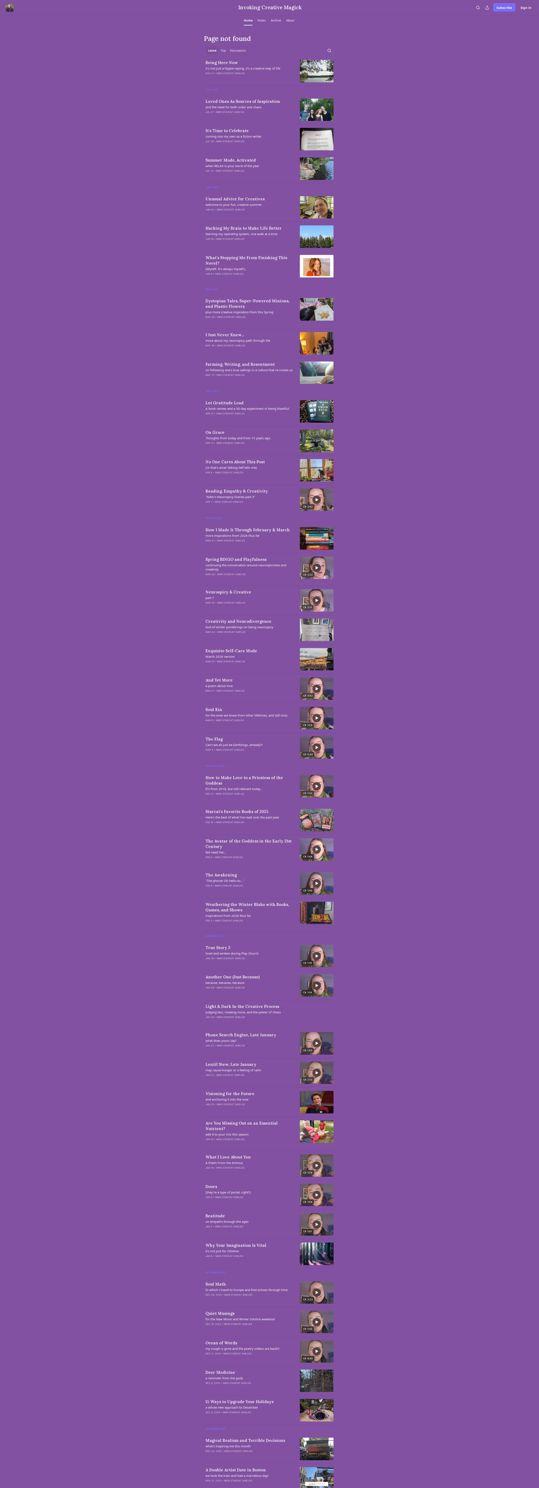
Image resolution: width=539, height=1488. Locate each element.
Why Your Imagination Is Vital (235, 1245)
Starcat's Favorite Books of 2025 (236, 811)
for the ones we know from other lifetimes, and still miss (246, 715)
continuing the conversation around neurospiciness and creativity (245, 567)
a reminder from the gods (224, 1378)
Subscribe (504, 7)
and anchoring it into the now (226, 1099)
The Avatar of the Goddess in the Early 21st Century (248, 843)
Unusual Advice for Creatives (235, 198)
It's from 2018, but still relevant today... (234, 789)
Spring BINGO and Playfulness (236, 559)
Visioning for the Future (229, 1093)
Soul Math (215, 1284)
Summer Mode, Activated (230, 160)
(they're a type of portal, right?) (228, 1192)
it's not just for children (222, 1251)
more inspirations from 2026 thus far (232, 535)
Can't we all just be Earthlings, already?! (234, 745)
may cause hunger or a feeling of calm (233, 1070)
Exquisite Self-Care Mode (231, 650)
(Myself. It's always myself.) (225, 269)
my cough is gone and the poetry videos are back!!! (242, 1348)
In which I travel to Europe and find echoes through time (246, 1290)
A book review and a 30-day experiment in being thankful (247, 408)
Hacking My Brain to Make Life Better (243, 228)
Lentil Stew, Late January (230, 1064)
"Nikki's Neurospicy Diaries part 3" (230, 497)
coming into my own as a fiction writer (233, 136)
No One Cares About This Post (235, 461)
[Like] (208, 891)
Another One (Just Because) (232, 976)
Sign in (525, 7)
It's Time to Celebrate (227, 130)
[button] (248, 20)
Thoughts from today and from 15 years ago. (238, 438)
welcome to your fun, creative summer (233, 204)
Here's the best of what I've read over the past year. (242, 817)
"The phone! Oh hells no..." (224, 881)
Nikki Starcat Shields (230, 73)
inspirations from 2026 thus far (228, 915)
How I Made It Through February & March (247, 529)
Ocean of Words (221, 1342)
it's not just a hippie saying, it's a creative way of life (242, 68)
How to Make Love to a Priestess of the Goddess (244, 780)
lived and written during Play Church (232, 953)
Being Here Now (221, 62)
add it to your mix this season (226, 1134)
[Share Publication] (487, 7)
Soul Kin (213, 709)
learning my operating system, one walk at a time (241, 234)
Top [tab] (223, 50)
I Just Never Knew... (224, 334)
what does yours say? (221, 1040)
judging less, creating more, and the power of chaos (243, 1012)
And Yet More (219, 680)
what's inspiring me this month (228, 1446)
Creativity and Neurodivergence (238, 621)
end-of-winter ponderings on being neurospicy (239, 627)
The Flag (214, 739)
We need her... (215, 852)
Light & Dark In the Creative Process (242, 1006)
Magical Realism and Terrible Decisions (245, 1440)
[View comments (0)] (238, 78)
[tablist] (226, 50)
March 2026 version (220, 656)
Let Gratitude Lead (224, 402)
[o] (316, 500)
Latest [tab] (212, 50)
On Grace (214, 432)
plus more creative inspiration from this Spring (239, 312)
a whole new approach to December (231, 1407)
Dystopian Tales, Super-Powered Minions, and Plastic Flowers (247, 303)
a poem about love (219, 686)
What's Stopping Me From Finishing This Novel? (246, 260)
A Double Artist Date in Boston (235, 1469)
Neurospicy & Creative (228, 592)
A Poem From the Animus (224, 1163)
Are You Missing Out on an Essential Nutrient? (241, 1126)
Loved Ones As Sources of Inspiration (242, 101)
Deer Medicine (220, 1372)
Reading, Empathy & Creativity (236, 491)
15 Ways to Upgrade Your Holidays (239, 1401)
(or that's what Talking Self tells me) (231, 467)
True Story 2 (217, 947)
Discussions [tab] (238, 50)
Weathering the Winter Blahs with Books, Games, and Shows (247, 907)
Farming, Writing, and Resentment (240, 364)
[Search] (478, 7)
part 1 (209, 598)
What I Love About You (228, 1157)
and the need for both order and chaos (233, 107)
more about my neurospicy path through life (237, 340)
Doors (211, 1186)
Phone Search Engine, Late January (240, 1034)
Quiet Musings (220, 1313)
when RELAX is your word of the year (232, 166)
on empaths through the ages (226, 1221)
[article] (269, 71)
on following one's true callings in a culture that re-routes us (249, 370)
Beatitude (215, 1215)
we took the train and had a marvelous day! (236, 1475)
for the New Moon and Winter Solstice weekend (240, 1319)
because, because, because (224, 982)
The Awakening (221, 874)
